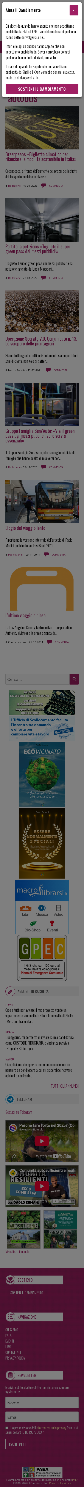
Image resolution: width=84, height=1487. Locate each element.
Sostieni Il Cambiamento (42, 89)
